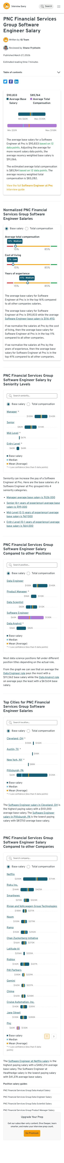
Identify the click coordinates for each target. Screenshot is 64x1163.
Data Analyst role (49, 677)
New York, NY (14, 760)
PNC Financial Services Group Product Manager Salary (28, 1110)
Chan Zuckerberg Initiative (22, 938)
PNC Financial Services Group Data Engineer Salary (27, 1097)
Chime (10, 991)
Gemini (11, 981)
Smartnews (13, 895)
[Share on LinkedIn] (16, 82)
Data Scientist (15, 602)
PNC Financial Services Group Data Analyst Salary (26, 1090)
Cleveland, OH (15, 738)
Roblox (11, 959)
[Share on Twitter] (5, 82)
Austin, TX (13, 749)
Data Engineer (15, 581)
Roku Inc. (12, 885)
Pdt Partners (14, 970)
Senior (10, 422)
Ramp (10, 927)
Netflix (11, 874)
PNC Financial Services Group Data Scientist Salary (27, 1104)
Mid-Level (12, 433)
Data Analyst (14, 623)
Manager (12, 412)
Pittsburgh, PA (15, 770)
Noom (10, 917)
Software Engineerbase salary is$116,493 (29, 319)
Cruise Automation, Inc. (20, 1002)
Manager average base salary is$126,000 (31, 497)
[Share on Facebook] (11, 82)
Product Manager (17, 591)
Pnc (9, 1023)
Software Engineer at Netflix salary (28, 1061)
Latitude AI (13, 949)
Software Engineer (18, 613)
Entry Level (13, 443)
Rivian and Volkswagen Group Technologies (32, 906)
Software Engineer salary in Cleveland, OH (33, 805)
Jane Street (14, 1012)
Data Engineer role (14, 673)
